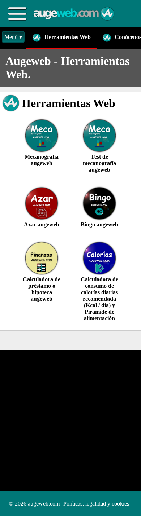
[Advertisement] (70, 420)
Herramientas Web (67, 37)
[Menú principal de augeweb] (17, 13)
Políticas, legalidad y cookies (96, 503)
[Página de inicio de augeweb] (74, 13)
